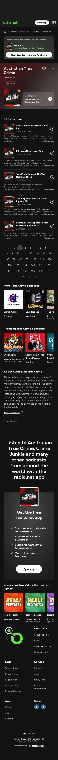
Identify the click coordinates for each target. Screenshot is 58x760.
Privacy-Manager (13, 691)
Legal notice (11, 680)
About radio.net (41, 635)
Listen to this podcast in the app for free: (26, 40)
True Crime (10, 83)
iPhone (8, 707)
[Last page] (36, 277)
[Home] (5, 31)
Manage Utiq (11, 685)
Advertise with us (42, 646)
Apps (36, 674)
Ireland (31, 734)
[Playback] (50, 99)
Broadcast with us (43, 652)
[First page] (7, 247)
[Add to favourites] (44, 68)
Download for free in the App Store (29, 55)
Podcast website (12, 412)
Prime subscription (40, 687)
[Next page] (29, 277)
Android (9, 719)
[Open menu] (54, 22)
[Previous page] (14, 247)
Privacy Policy (12, 674)
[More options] (52, 69)
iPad (7, 713)
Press (37, 641)
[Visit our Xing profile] (43, 707)
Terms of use (11, 668)
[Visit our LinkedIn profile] (36, 707)
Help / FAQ (39, 680)
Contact (38, 668)
